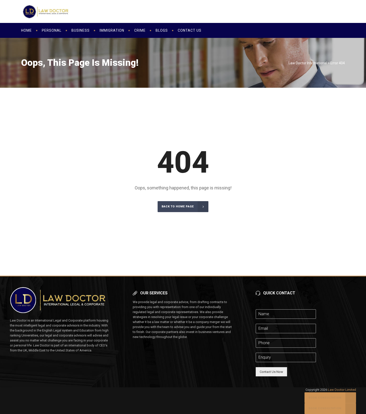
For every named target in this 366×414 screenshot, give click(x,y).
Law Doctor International (308, 63)
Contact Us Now (271, 372)
